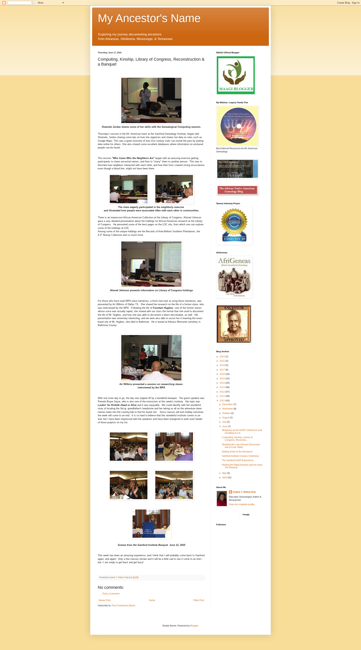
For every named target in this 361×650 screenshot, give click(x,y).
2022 (222, 361)
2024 (222, 356)
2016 (222, 374)
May (224, 473)
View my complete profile (242, 504)
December (228, 404)
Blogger (194, 625)
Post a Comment (110, 593)
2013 (222, 387)
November (228, 408)
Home (152, 600)
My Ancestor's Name (149, 18)
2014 (222, 383)
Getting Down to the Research (237, 451)
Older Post (198, 600)
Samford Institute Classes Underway (240, 456)
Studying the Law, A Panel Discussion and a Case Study (241, 445)
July (224, 422)
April (225, 477)
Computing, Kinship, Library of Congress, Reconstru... (237, 438)
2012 (222, 391)
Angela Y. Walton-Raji (244, 492)
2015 (222, 378)
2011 (222, 396)
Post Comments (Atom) (123, 605)
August (226, 417)
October (226, 413)
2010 (222, 400)
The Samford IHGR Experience (237, 460)
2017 (222, 369)
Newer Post (105, 600)
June (225, 426)
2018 (222, 365)
